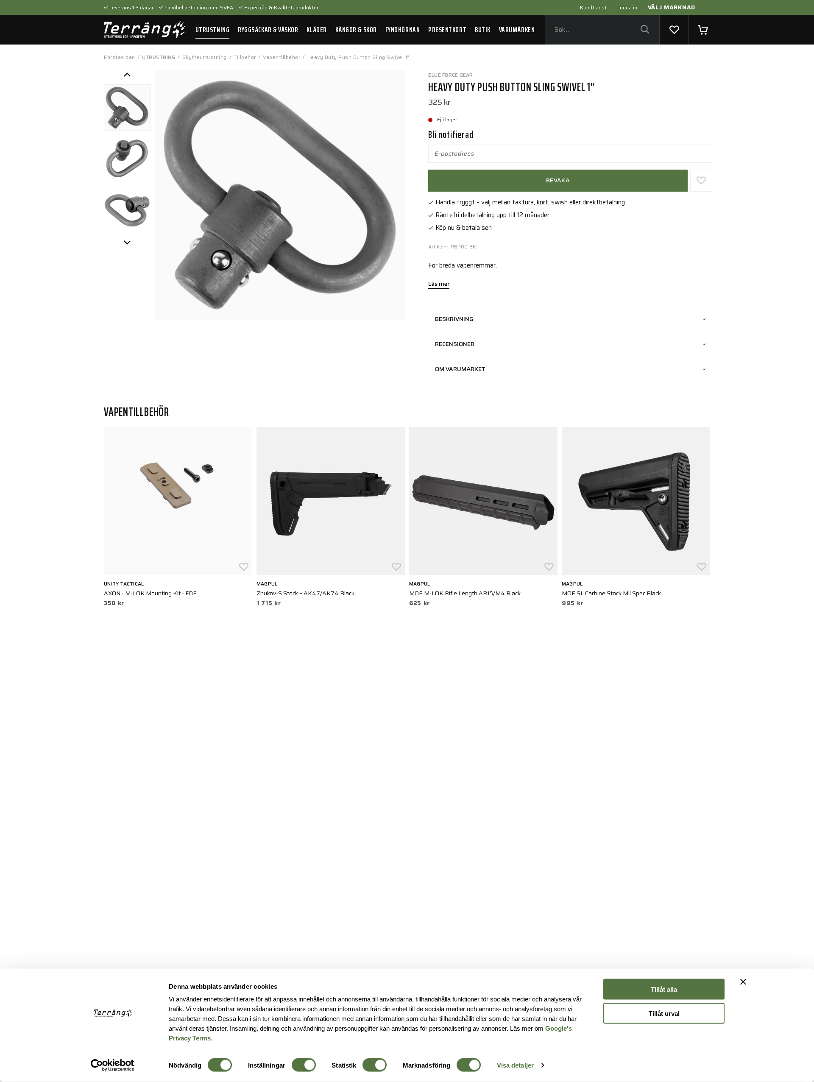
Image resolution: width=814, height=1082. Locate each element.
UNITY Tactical (124, 584)
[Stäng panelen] (743, 982)
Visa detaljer (515, 1065)
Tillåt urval (664, 1013)
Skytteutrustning (204, 57)
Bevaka (558, 180)
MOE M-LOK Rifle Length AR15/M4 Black (465, 593)
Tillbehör (245, 57)
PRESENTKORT (447, 30)
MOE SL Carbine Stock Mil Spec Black (611, 593)
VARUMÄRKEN (517, 30)
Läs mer (438, 284)
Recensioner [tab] (454, 344)
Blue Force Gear (450, 75)
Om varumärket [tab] (460, 369)
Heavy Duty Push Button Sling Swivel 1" (358, 57)
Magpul (266, 584)
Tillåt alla (664, 989)
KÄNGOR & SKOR (356, 30)
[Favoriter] (674, 30)
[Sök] (644, 30)
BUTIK (483, 30)
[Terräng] (144, 29)
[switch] (304, 1065)
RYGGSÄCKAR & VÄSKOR (268, 30)
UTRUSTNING (212, 30)
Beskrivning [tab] (454, 318)
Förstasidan (119, 57)
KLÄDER (316, 30)
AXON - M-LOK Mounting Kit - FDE (150, 593)
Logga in (627, 7)
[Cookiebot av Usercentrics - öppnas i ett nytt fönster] (112, 1065)
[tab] (127, 108)
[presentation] (127, 107)
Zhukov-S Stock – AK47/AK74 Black (305, 593)
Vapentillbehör (281, 57)
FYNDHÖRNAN (402, 30)
